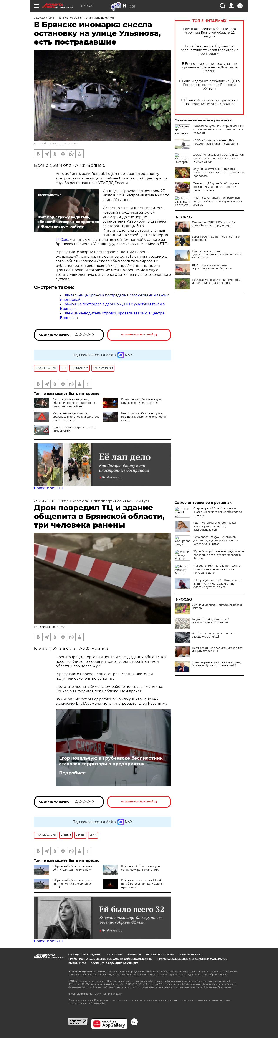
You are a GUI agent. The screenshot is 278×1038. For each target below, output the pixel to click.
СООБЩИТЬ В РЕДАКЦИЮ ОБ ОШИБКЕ (114, 963)
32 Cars (62, 239)
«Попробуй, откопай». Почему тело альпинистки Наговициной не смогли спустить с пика (217, 583)
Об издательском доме (84, 954)
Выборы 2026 (77, 963)
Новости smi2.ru (48, 488)
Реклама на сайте (191, 954)
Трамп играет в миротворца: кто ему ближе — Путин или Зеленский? (216, 664)
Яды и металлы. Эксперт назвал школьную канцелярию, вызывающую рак (214, 526)
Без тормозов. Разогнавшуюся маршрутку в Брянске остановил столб (143, 417)
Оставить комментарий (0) (139, 334)
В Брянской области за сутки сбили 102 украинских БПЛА (72, 868)
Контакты (134, 954)
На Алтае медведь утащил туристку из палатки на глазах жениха (216, 281)
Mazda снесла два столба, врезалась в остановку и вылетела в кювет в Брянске (76, 417)
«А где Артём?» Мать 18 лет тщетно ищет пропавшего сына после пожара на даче (216, 569)
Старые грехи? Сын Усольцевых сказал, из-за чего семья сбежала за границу (217, 512)
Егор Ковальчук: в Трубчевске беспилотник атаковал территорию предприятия (209, 50)
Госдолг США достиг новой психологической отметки (210, 621)
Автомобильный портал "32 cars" (56, 143)
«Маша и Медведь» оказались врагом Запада (217, 606)
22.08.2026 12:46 (44, 501)
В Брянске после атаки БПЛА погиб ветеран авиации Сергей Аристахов (142, 884)
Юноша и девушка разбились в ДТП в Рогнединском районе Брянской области (209, 84)
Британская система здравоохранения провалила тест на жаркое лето (217, 254)
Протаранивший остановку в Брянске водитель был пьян (141, 401)
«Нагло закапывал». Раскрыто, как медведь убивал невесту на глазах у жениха (217, 201)
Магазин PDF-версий (160, 954)
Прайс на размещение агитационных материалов (192, 959)
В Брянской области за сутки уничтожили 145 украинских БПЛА (72, 884)
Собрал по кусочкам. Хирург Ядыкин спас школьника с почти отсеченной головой (218, 129)
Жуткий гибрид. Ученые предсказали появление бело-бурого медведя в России (218, 555)
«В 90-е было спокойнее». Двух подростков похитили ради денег (216, 142)
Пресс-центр (114, 954)
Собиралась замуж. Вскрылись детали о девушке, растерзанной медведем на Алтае (215, 540)
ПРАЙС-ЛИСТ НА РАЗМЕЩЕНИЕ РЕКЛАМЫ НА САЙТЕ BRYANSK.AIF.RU (110, 959)
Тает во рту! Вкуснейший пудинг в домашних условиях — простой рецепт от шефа (216, 187)
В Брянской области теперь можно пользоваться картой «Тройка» (209, 102)
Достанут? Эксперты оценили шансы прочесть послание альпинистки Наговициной (218, 158)
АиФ (61, 626)
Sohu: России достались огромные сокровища (216, 238)
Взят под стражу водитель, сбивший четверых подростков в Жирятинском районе (75, 403)
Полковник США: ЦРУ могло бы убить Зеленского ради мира (213, 224)
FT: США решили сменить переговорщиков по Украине (212, 267)
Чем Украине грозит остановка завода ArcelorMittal (213, 635)
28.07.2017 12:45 (44, 17)
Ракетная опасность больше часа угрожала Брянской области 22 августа (209, 32)
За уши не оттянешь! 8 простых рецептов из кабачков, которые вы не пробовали (218, 172)
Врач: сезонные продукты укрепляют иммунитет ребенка (217, 649)
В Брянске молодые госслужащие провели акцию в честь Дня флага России (209, 67)
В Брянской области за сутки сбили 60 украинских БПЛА (141, 868)
